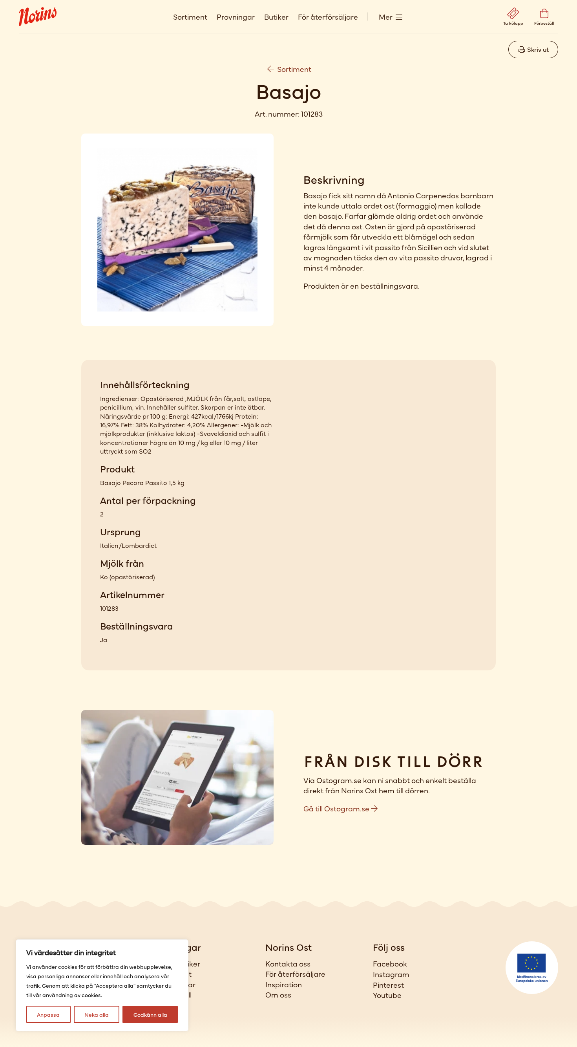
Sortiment (190, 16)
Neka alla (96, 1014)
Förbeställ (174, 994)
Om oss (278, 994)
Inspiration (283, 984)
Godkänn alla (150, 1014)
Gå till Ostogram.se (337, 808)
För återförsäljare (328, 16)
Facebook (390, 963)
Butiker (276, 16)
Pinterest (388, 984)
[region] (102, 985)
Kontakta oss (287, 963)
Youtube (387, 995)
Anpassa (48, 1014)
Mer (386, 16)
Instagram (391, 974)
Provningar (236, 16)
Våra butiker (178, 963)
